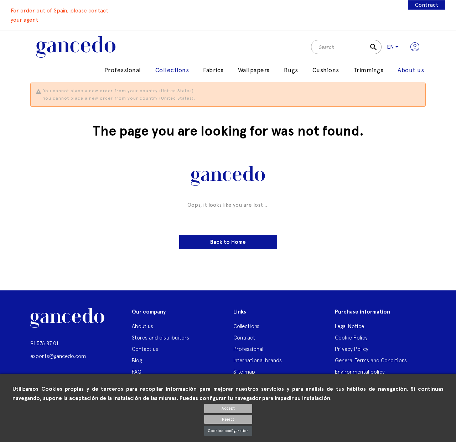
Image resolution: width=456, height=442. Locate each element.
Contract (426, 5)
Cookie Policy (351, 338)
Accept (228, 408)
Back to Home (228, 242)
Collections (246, 326)
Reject (228, 419)
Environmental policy (360, 372)
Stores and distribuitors (160, 338)
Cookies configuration (228, 430)
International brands (257, 360)
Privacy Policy (351, 349)
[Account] (415, 47)
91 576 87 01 (44, 343)
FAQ (136, 372)
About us (142, 326)
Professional (248, 349)
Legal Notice (349, 326)
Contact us (145, 349)
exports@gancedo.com (58, 356)
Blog (137, 360)
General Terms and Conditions (371, 360)
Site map (244, 372)
